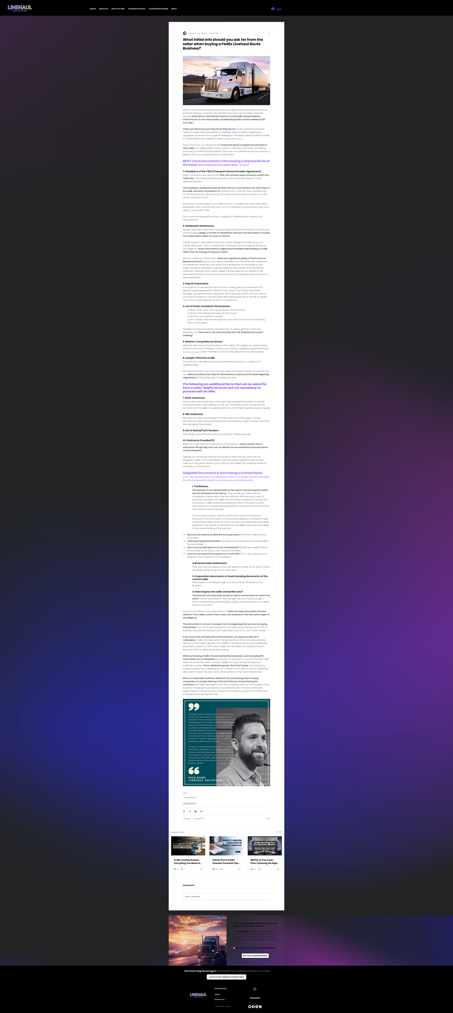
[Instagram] (260, 1006)
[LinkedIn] (256, 1006)
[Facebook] (253, 1006)
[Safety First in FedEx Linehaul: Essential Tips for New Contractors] (227, 845)
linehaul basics (190, 797)
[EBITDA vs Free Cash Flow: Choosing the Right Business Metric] (265, 845)
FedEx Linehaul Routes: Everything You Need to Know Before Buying (187, 861)
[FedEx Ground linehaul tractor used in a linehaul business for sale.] (188, 845)
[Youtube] (249, 1006)
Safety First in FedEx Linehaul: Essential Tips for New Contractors (225, 861)
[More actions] (268, 33)
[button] (136, 8)
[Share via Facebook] (184, 811)
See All (279, 832)
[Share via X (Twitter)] (190, 811)
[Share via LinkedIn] (195, 811)
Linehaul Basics (189, 803)
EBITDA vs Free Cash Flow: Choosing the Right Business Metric (264, 861)
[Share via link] (201, 811)
